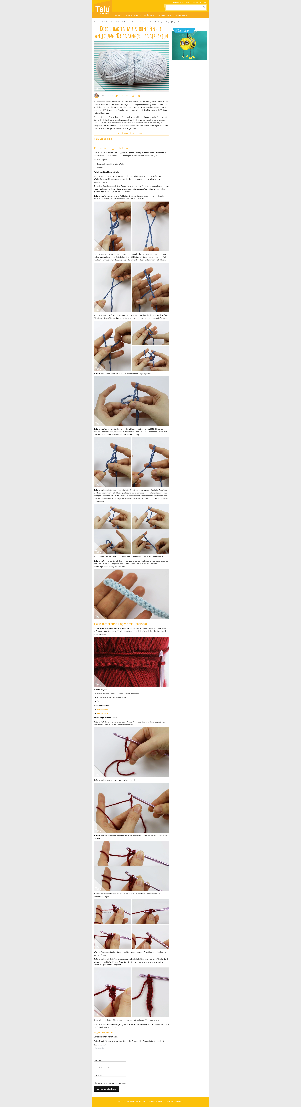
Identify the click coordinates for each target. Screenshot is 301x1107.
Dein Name (98, 1060)
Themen (187, 2)
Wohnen (148, 15)
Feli (102, 95)
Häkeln (112, 22)
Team (145, 1101)
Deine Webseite (99, 1075)
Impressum (203, 2)
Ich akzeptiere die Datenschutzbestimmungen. (111, 1083)
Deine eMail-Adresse (101, 1068)
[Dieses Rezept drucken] (139, 95)
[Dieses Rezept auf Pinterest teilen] (127, 95)
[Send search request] (204, 7)
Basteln (117, 15)
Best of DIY (121, 1101)
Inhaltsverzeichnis (131, 133)
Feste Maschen (103, 713)
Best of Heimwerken (134, 1101)
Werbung (170, 1101)
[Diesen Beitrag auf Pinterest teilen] (116, 95)
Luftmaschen (102, 709)
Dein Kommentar (100, 1045)
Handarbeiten (132, 15)
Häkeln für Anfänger (123, 22)
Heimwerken (163, 15)
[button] (122, 15)
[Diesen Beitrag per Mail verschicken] (133, 95)
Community (179, 15)
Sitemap (195, 2)
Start (95, 22)
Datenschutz (160, 1101)
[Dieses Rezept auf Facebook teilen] (122, 95)
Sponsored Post (178, 2)
